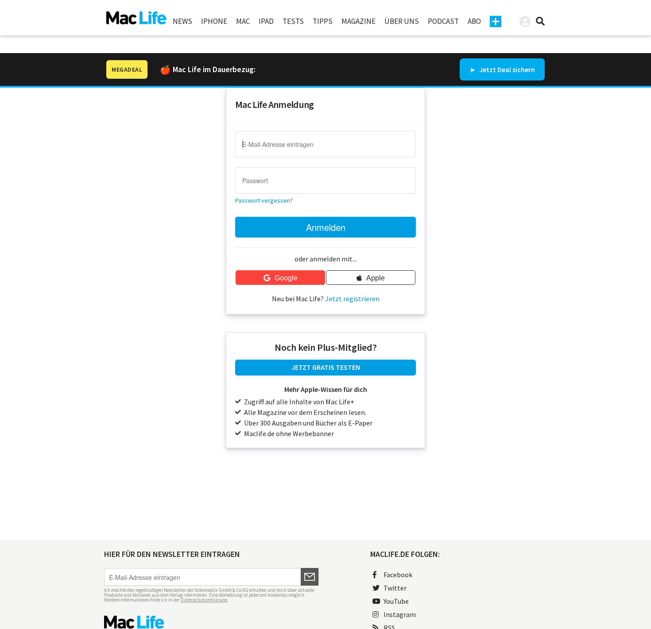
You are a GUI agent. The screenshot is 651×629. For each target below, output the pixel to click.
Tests (293, 21)
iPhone (214, 21)
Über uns (401, 21)
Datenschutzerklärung (204, 600)
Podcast (443, 21)
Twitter (395, 587)
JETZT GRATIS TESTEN (325, 367)
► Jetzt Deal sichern (502, 69)
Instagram (400, 614)
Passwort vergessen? (264, 200)
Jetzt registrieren (352, 298)
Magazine (358, 21)
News (182, 21)
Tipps (323, 21)
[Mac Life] (211, 622)
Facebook (398, 574)
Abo (474, 21)
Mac (243, 21)
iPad (266, 21)
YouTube (396, 601)
